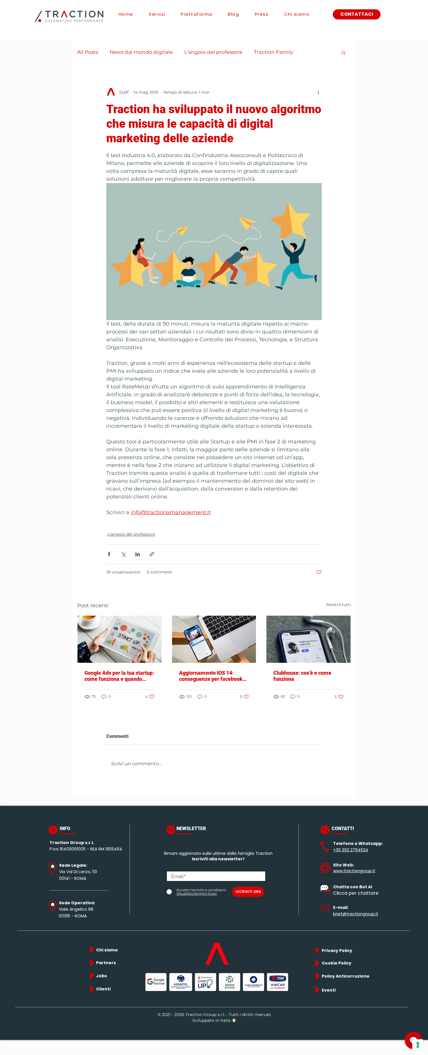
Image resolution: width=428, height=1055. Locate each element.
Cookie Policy (336, 963)
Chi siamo (107, 950)
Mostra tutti (338, 604)
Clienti (103, 989)
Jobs (101, 976)
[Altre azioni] (318, 92)
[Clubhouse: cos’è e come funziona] (308, 639)
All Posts (87, 52)
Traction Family (273, 52)
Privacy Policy (337, 950)
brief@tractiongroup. (354, 914)
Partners (106, 963)
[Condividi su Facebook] (109, 554)
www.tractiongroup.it (354, 871)
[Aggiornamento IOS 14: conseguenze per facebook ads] (214, 639)
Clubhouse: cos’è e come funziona (302, 676)
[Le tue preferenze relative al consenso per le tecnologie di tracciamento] (417, 1044)
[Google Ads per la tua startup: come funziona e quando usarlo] (119, 639)
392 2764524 (355, 850)
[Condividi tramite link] (152, 554)
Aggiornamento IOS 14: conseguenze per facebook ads (211, 676)
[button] (343, 52)
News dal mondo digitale (141, 52)
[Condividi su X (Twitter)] (123, 554)
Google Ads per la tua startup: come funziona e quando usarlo (119, 676)
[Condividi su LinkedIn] (137, 554)
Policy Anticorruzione (345, 976)
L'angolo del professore (213, 52)
